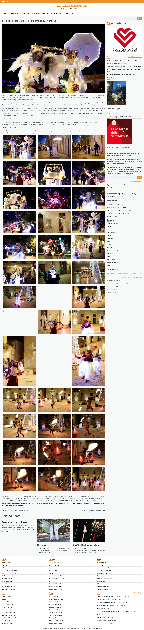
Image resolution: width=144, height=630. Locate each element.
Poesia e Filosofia (111, 290)
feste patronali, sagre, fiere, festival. (106, 568)
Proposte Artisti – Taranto (55, 586)
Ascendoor (85, 628)
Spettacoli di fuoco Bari (7, 620)
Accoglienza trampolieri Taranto (57, 576)
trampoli (14, 505)
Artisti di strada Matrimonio (56, 599)
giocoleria (73, 503)
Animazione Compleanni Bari (9, 607)
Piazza (3, 18)
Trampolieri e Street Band (55, 615)
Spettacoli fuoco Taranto (55, 573)
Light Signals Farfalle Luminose (131, 277)
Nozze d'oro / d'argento (112, 250)
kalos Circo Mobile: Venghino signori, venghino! (118, 207)
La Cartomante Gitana (112, 191)
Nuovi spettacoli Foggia (55, 610)
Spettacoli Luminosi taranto (56, 568)
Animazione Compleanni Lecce (104, 578)
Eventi (108, 241)
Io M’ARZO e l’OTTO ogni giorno (114, 293)
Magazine (26, 13)
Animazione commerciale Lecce (104, 584)
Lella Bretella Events (135, 57)
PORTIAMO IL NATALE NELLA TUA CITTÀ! (117, 63)
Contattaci (45, 13)
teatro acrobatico (6, 505)
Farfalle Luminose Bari (7, 604)
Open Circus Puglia (15, 13)
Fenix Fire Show (101, 614)
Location (109, 244)
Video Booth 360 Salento (113, 197)
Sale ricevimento (111, 259)
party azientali (96, 503)
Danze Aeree (50, 503)
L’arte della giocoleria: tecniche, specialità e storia (109, 599)
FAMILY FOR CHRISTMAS (103, 608)
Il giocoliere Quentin (112, 216)
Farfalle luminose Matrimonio (114, 287)
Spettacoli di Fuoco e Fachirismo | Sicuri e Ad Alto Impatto (111, 605)
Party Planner (110, 253)
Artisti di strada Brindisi (7, 562)
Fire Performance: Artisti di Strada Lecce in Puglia (119, 210)
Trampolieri (110, 265)
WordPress (99, 628)
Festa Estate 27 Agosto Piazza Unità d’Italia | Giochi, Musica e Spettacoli (124, 66)
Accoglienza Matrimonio (113, 223)
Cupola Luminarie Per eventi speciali (116, 185)
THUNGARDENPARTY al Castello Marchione (117, 281)
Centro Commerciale (112, 232)
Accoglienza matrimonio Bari (9, 615)
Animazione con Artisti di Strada (115, 204)
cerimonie (21, 503)
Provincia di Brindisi (6, 565)
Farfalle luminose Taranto (55, 570)
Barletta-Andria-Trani (7, 599)
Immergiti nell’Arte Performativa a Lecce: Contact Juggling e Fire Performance (116, 611)
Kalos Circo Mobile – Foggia (56, 620)
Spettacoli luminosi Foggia (55, 607)
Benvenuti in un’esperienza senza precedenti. (118, 213)
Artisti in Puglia (56, 13)
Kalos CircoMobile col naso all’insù (86, 545)
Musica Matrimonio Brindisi (8, 586)
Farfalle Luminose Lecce (103, 576)
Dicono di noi (70, 13)
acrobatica (14, 503)
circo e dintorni (32, 503)
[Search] (140, 13)
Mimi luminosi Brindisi (7, 576)
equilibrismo (58, 503)
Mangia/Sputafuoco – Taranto (56, 584)
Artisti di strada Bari (6, 596)
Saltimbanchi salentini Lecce (104, 570)
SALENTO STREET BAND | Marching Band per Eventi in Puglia (122, 194)
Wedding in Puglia (136, 181)
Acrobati (8, 503)
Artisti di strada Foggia (54, 596)
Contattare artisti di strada (8, 612)
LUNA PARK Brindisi (6, 584)
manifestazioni (87, 503)
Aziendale (109, 229)
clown (38, 503)
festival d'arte (66, 503)
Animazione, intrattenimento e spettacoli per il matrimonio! (124, 273)
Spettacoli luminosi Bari (7, 623)
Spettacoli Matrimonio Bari (8, 602)
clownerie (43, 503)
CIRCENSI (109, 235)
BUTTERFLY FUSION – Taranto (56, 581)
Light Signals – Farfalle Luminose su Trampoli (108, 623)
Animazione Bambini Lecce (103, 586)
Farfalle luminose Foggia (55, 604)
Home (4, 13)
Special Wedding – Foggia (55, 623)
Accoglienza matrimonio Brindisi (9, 573)
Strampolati (110, 188)
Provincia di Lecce (101, 565)
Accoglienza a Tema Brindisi (8, 589)
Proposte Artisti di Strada (72, 6)
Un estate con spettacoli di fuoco (14, 522)
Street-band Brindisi (7, 581)
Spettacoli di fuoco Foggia (55, 612)
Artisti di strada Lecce (102, 562)
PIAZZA (103, 503)
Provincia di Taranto (54, 565)
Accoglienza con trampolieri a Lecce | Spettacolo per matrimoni (112, 602)
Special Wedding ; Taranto (55, 589)
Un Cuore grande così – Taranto (57, 578)
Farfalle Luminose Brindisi (8, 568)
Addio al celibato (111, 226)
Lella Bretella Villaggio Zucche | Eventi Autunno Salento (120, 74)
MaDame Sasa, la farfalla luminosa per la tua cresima (120, 284)
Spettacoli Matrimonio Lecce (104, 573)
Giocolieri (79, 503)
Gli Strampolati (42, 545)
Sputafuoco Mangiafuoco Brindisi (10, 570)
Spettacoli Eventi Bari (7, 610)
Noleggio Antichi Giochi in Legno (105, 617)
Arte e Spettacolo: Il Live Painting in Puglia (107, 620)
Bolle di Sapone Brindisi (7, 578)
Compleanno (110, 238)
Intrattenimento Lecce (102, 589)
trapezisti (20, 505)
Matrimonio (35, 13)
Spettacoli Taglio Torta (112, 262)
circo (25, 503)
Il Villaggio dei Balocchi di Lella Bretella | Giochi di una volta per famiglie (124, 60)
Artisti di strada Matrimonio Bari (9, 618)
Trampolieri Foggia (53, 602)
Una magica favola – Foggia (56, 618)
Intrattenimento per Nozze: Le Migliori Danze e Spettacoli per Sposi (113, 596)
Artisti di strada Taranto (55, 562)
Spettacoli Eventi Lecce (102, 581)
